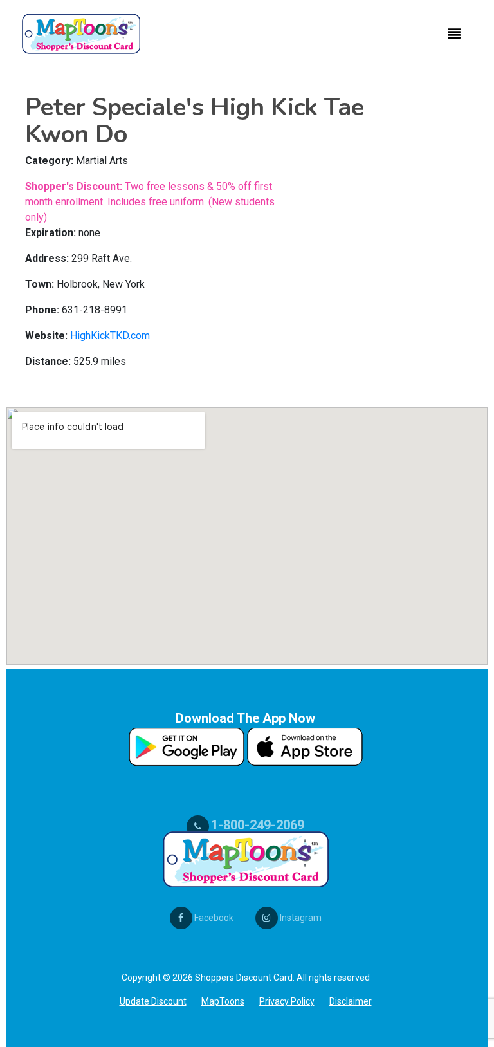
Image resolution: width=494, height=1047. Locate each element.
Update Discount (153, 1001)
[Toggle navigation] (454, 34)
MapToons (222, 1001)
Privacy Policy (287, 1001)
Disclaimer (350, 1001)
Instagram (300, 918)
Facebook (212, 918)
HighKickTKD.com (110, 335)
